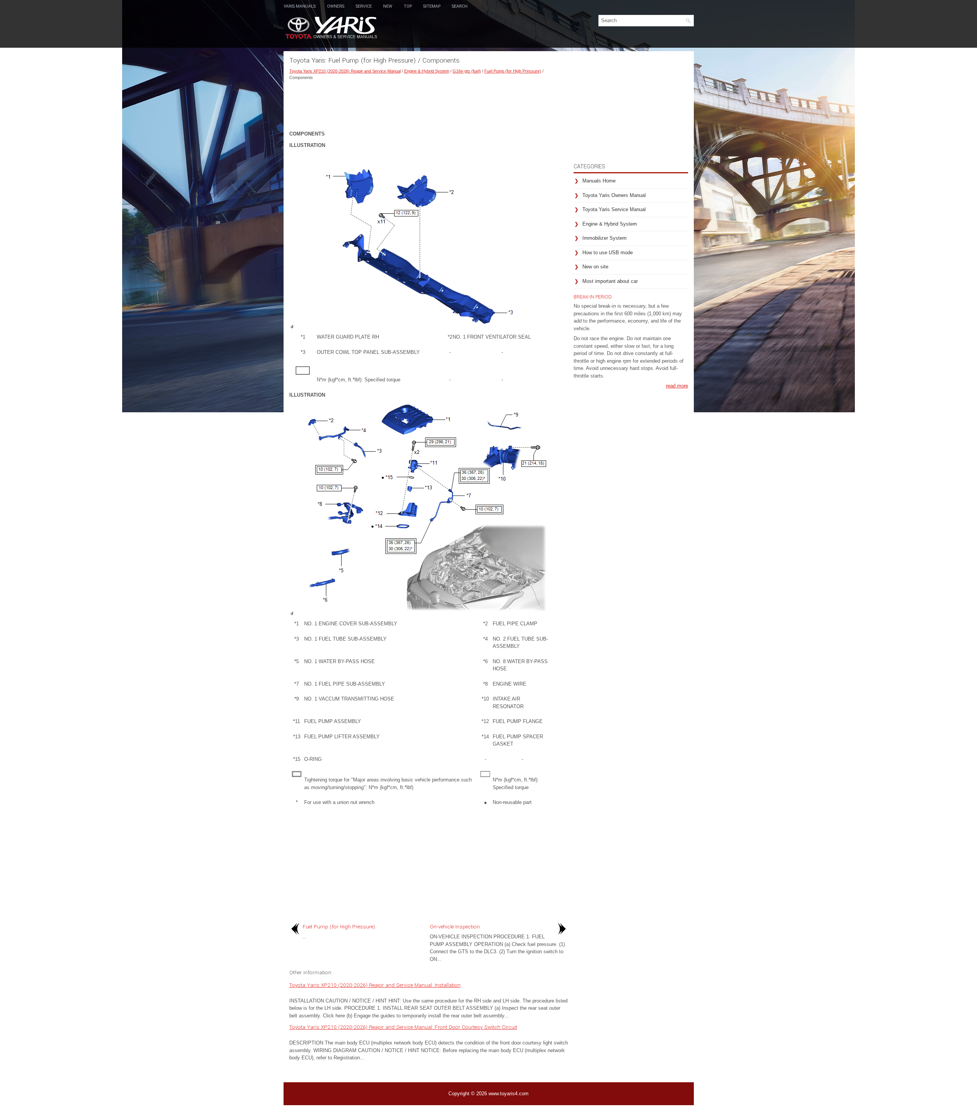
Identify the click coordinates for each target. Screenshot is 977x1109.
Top (408, 6)
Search (460, 6)
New (387, 6)
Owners (335, 6)
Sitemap (431, 6)
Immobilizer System (604, 238)
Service (364, 6)
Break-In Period (593, 297)
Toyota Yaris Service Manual (614, 209)
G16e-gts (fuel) (467, 71)
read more (677, 386)
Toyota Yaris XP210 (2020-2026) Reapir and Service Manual (345, 71)
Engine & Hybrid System (426, 71)
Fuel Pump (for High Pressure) (512, 71)
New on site (595, 267)
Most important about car (610, 281)
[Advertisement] (428, 103)
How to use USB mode (607, 252)
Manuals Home (599, 181)
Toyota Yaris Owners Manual (614, 195)
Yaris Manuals (300, 6)
